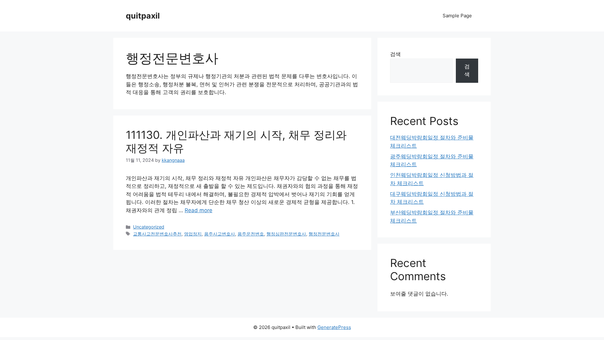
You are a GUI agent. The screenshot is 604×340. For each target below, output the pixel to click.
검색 (395, 54)
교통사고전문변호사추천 (157, 233)
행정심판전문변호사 (286, 233)
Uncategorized (148, 227)
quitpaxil (143, 15)
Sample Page (457, 16)
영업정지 (193, 233)
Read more (198, 210)
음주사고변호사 (219, 233)
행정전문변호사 (324, 233)
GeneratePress (334, 327)
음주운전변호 (251, 233)
